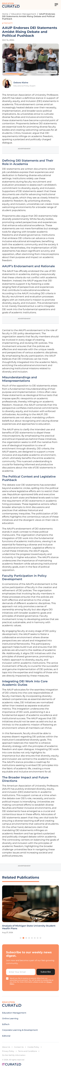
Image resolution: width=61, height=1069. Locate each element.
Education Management (23, 14)
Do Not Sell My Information (13, 1055)
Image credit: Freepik (47, 72)
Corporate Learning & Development (20, 1030)
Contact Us (19, 1047)
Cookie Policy (33, 1047)
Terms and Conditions (27, 1051)
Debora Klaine (20, 82)
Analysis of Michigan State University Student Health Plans (28, 927)
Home (5, 14)
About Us (6, 1047)
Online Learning (10, 1018)
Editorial (6, 1036)
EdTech (5, 1024)
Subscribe (46, 972)
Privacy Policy (8, 1051)
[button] (20, 938)
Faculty (8, 23)
